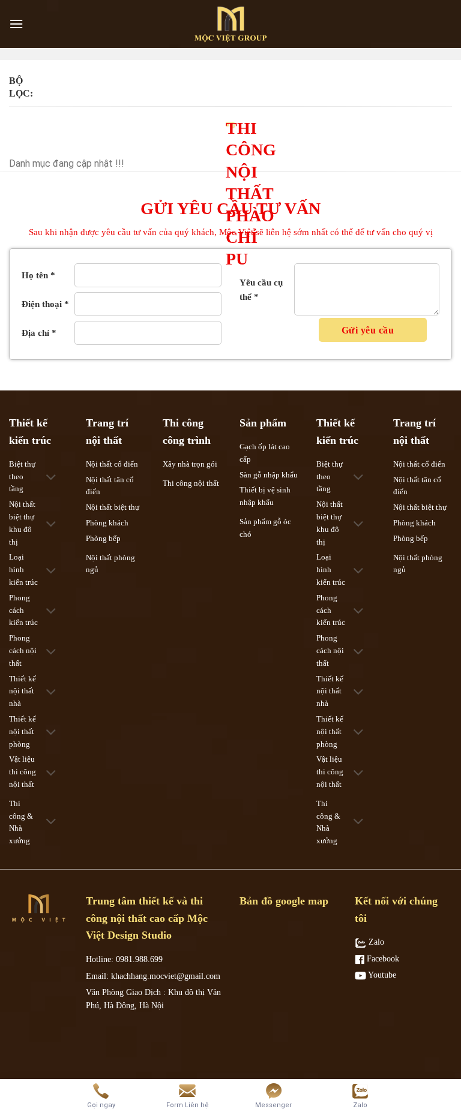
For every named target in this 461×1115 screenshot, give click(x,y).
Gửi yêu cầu (369, 330)
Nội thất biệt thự (112, 507)
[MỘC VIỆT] (230, 24)
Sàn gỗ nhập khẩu (269, 474)
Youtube (381, 974)
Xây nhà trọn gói (190, 463)
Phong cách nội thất (23, 650)
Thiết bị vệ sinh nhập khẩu (265, 496)
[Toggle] (51, 478)
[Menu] (16, 23)
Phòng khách (107, 522)
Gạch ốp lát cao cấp (265, 453)
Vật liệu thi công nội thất (22, 772)
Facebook (381, 958)
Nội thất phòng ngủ (110, 564)
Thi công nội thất (191, 483)
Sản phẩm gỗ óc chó (265, 528)
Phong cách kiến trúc (23, 610)
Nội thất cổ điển (112, 463)
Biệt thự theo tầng (22, 476)
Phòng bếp (103, 538)
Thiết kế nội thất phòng (22, 731)
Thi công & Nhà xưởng (21, 822)
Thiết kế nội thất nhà (22, 691)
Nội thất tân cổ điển (110, 486)
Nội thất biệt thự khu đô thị (22, 523)
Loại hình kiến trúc (23, 569)
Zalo (375, 941)
